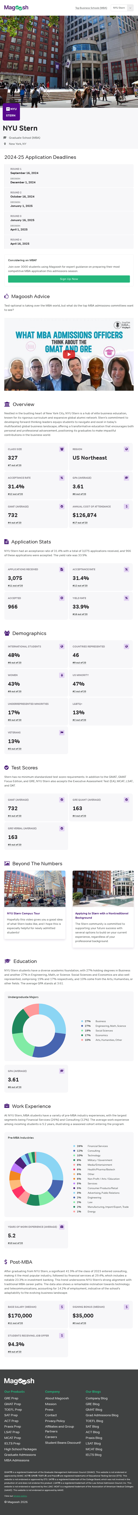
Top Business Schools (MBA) (91, 8)
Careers (51, 1437)
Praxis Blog (94, 1438)
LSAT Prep (12, 1432)
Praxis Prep (12, 1426)
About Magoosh (57, 1398)
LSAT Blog (93, 1443)
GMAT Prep (12, 1404)
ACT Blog (93, 1432)
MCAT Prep (12, 1438)
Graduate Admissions (20, 1455)
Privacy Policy (55, 1421)
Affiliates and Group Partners (59, 1429)
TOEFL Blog (94, 1421)
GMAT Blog (94, 1410)
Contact (51, 1415)
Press (49, 1410)
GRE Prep (11, 1398)
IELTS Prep (12, 1443)
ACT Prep (11, 1421)
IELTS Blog (94, 1455)
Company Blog (97, 1398)
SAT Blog (92, 1426)
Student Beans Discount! (63, 1443)
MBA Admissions (16, 1460)
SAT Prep (11, 1415)
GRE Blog (93, 1404)
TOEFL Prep (13, 1410)
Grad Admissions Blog (102, 1415)
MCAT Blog (94, 1449)
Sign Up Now (69, 279)
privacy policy (20, 1495)
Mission (50, 1404)
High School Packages (20, 1449)
